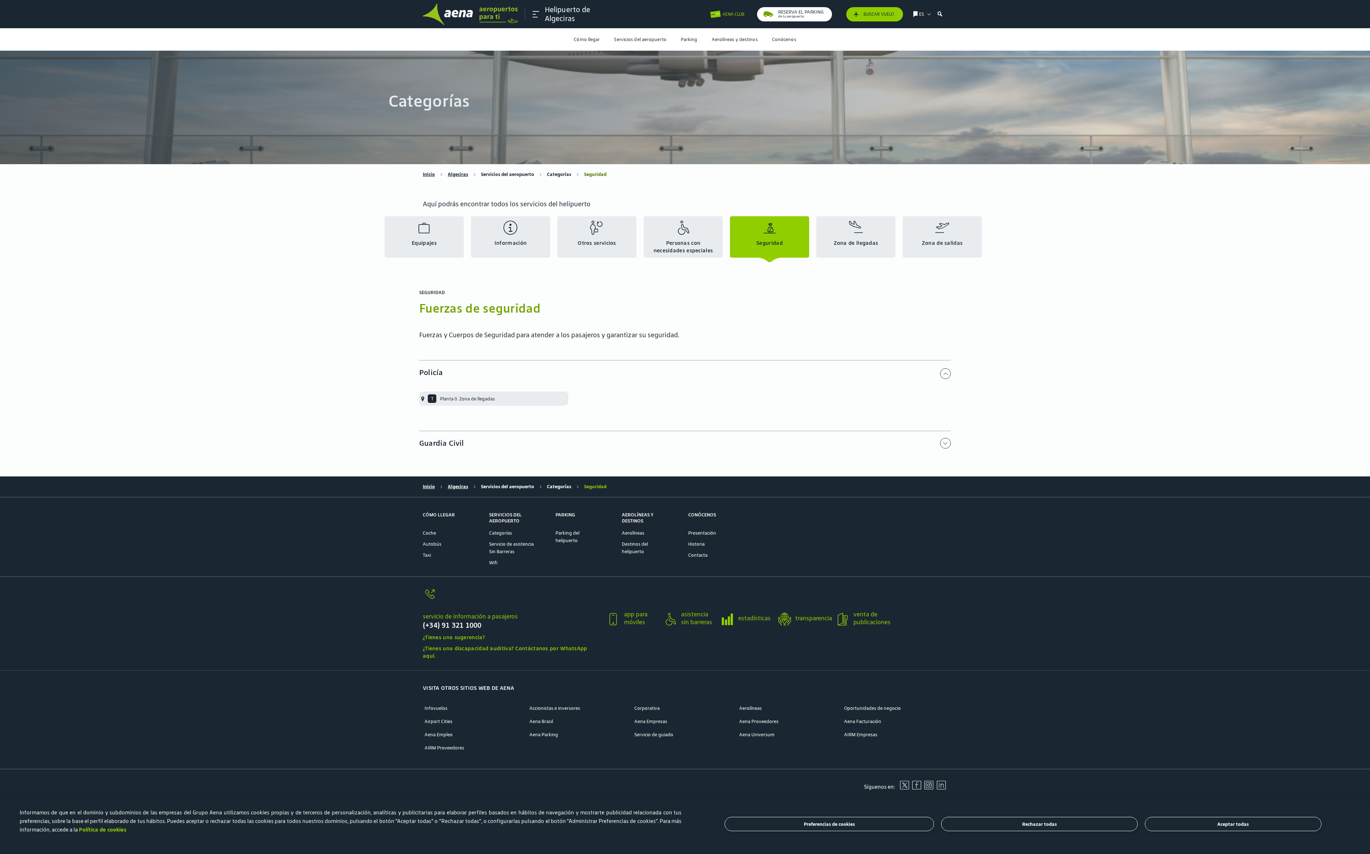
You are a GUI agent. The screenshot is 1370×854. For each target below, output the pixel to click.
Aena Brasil (541, 721)
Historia (696, 544)
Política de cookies (102, 829)
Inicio (429, 174)
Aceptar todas (1233, 824)
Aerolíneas (633, 533)
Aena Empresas (650, 721)
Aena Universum (757, 735)
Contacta (697, 555)
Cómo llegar (587, 39)
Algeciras (458, 174)
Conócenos (784, 39)
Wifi (493, 563)
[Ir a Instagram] (929, 787)
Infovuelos (436, 708)
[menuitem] (587, 39)
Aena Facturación (862, 721)
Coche (429, 533)
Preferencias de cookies (829, 824)
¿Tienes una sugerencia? (454, 637)
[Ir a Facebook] (916, 787)
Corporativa (647, 708)
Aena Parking (543, 735)
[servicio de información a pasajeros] (512, 598)
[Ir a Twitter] (904, 787)
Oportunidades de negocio (872, 708)
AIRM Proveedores (444, 748)
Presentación (702, 533)
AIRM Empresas (860, 735)
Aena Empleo (439, 735)
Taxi (427, 555)
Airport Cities (438, 721)
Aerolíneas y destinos (735, 39)
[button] (536, 14)
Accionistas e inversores (554, 708)
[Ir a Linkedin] (941, 787)
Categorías (559, 174)
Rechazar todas (1039, 824)
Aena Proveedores (758, 721)
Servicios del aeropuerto (640, 39)
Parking (689, 39)
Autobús (432, 544)
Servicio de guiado (653, 735)
